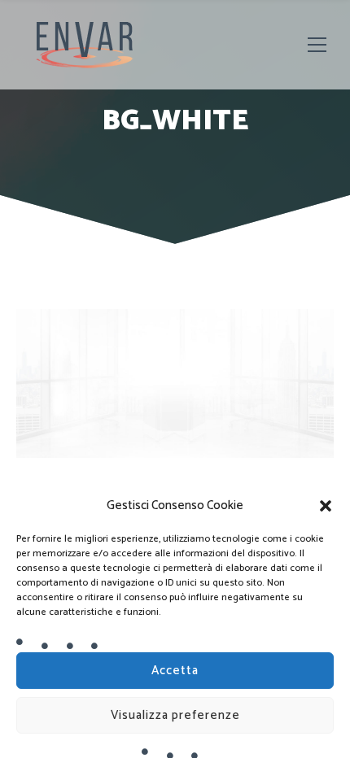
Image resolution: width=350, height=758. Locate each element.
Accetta (175, 670)
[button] (325, 506)
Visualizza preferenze (175, 715)
